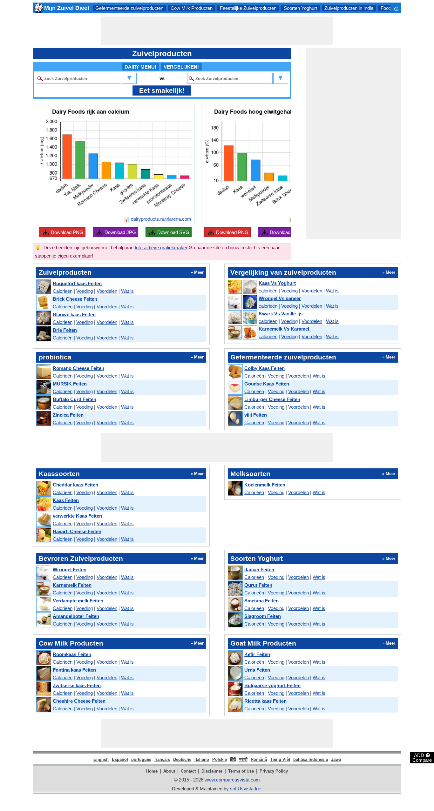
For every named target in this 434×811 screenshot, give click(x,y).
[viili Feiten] (235, 418)
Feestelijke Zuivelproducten (248, 8)
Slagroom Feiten (262, 616)
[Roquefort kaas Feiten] (43, 287)
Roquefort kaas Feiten (77, 283)
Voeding (84, 291)
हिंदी (233, 759)
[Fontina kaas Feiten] (43, 673)
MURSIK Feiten (70, 383)
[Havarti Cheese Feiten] (43, 535)
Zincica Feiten (68, 415)
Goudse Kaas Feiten (266, 383)
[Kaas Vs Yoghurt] (242, 287)
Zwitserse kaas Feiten (77, 685)
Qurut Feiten (258, 585)
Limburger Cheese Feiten (272, 399)
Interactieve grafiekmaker (161, 247)
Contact (188, 771)
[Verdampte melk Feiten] (43, 604)
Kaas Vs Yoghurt (277, 283)
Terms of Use (241, 771)
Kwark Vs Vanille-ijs (280, 313)
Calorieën (62, 291)
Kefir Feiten (257, 654)
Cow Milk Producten (192, 8)
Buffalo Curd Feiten (74, 399)
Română (259, 759)
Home (152, 771)
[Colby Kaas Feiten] (235, 372)
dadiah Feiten (259, 569)
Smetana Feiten (261, 600)
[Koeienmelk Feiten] (235, 488)
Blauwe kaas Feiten (74, 314)
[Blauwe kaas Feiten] (43, 318)
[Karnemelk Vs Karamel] (242, 332)
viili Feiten (255, 415)
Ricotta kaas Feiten (265, 701)
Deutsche (182, 759)
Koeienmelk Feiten (264, 484)
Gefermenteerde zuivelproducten (129, 8)
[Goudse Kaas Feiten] (235, 387)
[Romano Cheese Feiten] (43, 372)
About (169, 771)
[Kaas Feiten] (43, 504)
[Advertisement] (217, 31)
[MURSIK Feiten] (43, 387)
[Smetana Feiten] (235, 604)
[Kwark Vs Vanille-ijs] (242, 317)
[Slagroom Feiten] (235, 620)
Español (120, 759)
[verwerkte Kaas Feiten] (43, 519)
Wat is (127, 291)
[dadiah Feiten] (235, 573)
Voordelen (107, 291)
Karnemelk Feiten (72, 585)
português (141, 759)
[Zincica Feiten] (43, 418)
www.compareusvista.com (232, 779)
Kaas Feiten (66, 500)
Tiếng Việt (280, 759)
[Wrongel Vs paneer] (242, 302)
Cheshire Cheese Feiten (79, 701)
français (162, 759)
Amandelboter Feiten (76, 616)
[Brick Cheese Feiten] (43, 303)
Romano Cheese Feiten (78, 368)
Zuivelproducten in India (348, 8)
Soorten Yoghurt (300, 8)
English (101, 759)
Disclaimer (211, 771)
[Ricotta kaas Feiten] (235, 705)
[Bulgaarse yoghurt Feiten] (235, 689)
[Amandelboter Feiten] (43, 620)
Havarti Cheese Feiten (77, 531)
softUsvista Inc (245, 788)
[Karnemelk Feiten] (43, 589)
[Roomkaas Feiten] (43, 658)
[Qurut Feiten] (235, 589)
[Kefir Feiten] (235, 658)
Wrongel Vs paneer (280, 298)
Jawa (336, 759)
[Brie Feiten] (43, 334)
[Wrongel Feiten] (43, 573)
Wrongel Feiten (69, 569)
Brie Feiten (65, 330)
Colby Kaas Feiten (264, 368)
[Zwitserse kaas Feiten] (43, 689)
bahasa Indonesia (310, 759)
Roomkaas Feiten (72, 654)
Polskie (219, 759)
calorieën (268, 290)
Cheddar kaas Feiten (75, 484)
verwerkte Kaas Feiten (77, 516)
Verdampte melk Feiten (78, 600)
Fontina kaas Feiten (74, 670)
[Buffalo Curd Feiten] (43, 403)
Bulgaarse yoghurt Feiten (272, 685)
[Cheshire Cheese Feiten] (43, 705)
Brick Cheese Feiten (75, 299)
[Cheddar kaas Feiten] (43, 488)
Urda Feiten (257, 670)
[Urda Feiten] (235, 673)
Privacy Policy (274, 771)
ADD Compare (422, 757)
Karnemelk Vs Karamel (284, 329)
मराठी (243, 759)
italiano (201, 759)
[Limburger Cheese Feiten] (235, 403)
